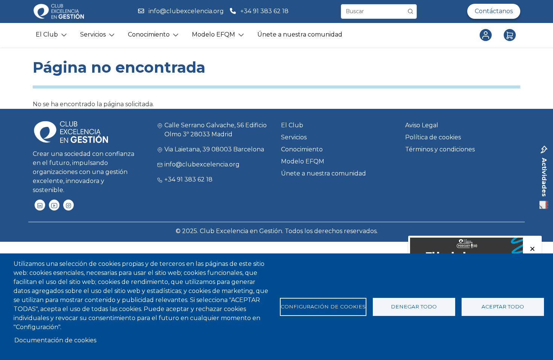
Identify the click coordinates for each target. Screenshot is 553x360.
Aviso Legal (421, 125)
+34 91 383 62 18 (265, 11)
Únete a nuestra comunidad (299, 34)
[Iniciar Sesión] (487, 35)
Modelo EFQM (302, 161)
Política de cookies (433, 137)
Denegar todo (414, 307)
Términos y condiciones (440, 149)
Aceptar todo (503, 307)
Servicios (294, 137)
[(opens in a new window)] (40, 205)
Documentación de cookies (55, 340)
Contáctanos (494, 11)
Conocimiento (302, 149)
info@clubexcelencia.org (186, 11)
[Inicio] (58, 11)
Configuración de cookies (323, 307)
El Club (292, 125)
